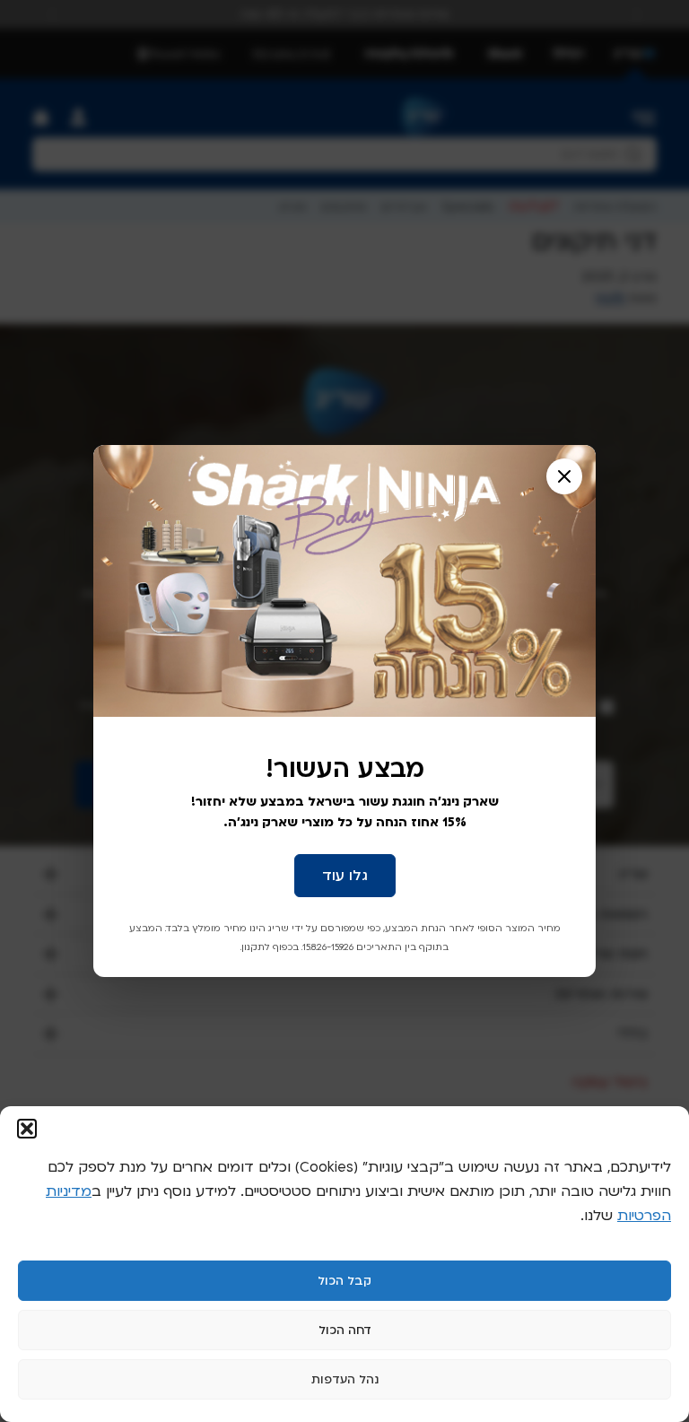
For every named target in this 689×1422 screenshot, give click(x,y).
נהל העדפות (345, 1380)
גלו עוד (345, 875)
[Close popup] (564, 476)
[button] (27, 1129)
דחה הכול (344, 1330)
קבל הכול (344, 1281)
